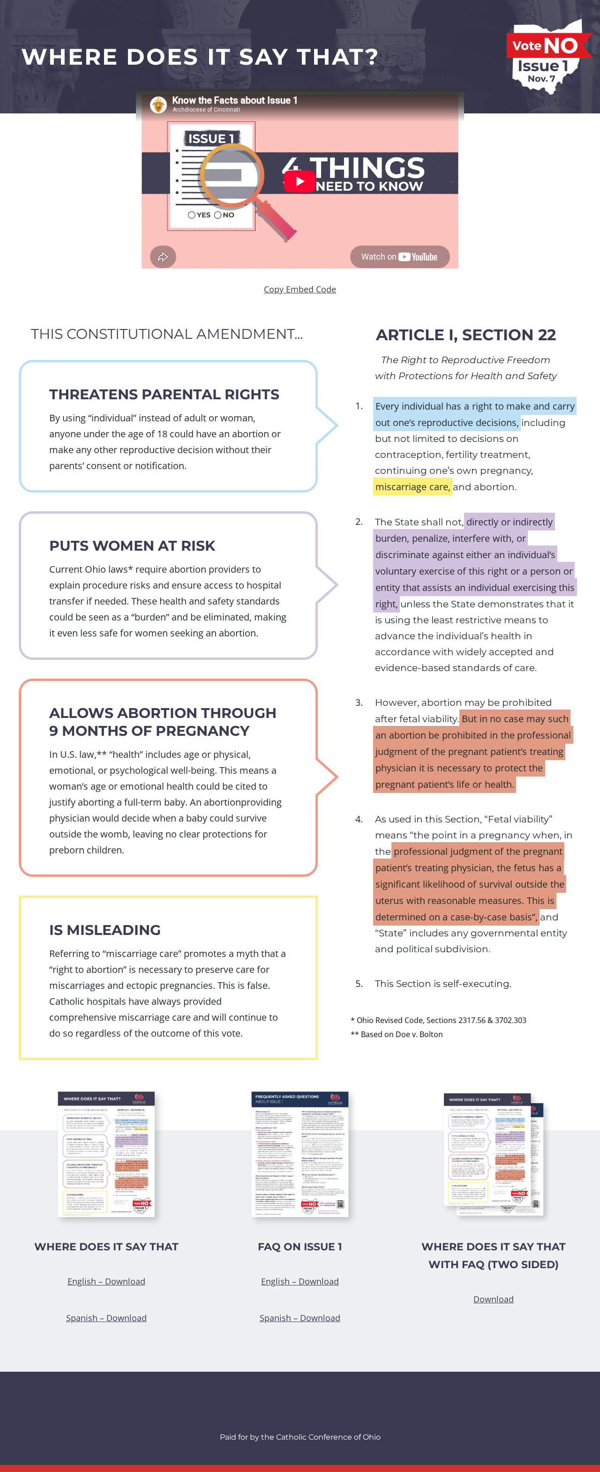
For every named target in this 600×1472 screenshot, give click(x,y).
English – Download (106, 1281)
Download (493, 1299)
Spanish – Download (106, 1318)
